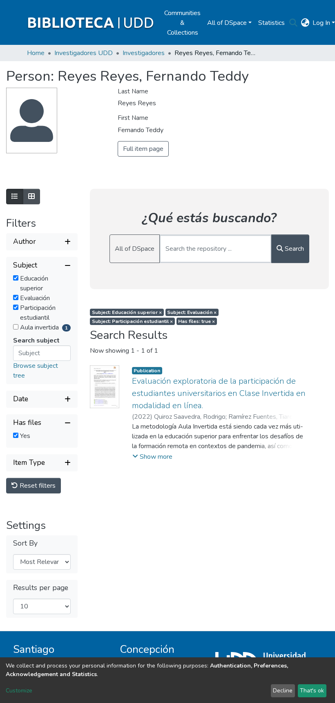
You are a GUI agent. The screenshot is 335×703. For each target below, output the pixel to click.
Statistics (271, 22)
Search (293, 248)
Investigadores (144, 53)
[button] (305, 23)
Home (36, 53)
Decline (283, 690)
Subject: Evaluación (192, 312)
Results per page (40, 588)
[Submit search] (293, 23)
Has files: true (196, 321)
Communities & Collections (182, 23)
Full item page (143, 148)
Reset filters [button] (37, 485)
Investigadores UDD (83, 53)
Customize (19, 690)
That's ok (312, 690)
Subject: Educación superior (127, 312)
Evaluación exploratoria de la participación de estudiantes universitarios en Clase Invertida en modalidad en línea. (219, 393)
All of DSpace (134, 248)
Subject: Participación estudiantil (132, 321)
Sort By (25, 543)
